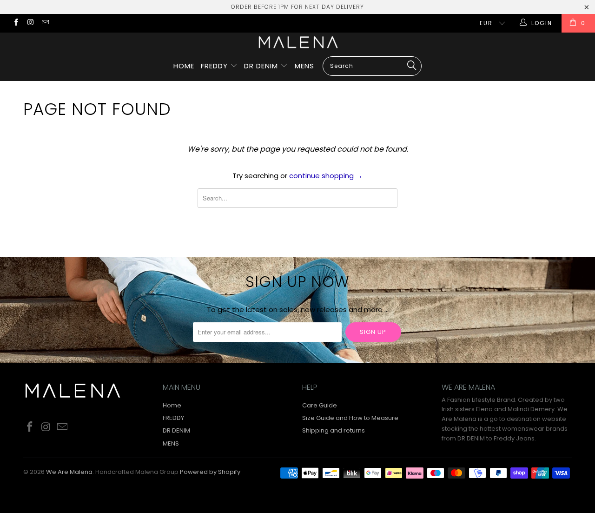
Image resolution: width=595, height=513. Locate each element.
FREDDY (215, 66)
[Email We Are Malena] (45, 23)
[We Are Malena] (297, 42)
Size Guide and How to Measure (350, 417)
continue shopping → (326, 175)
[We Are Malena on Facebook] (16, 23)
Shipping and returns (333, 430)
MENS (304, 66)
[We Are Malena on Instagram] (30, 23)
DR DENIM (262, 66)
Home (183, 66)
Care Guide (319, 405)
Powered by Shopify (210, 471)
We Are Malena (69, 471)
